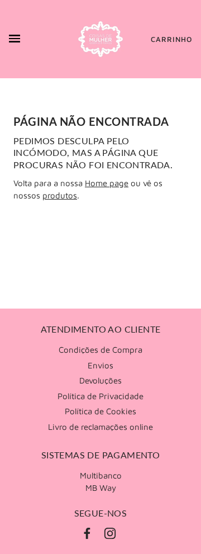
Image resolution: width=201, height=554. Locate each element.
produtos (59, 195)
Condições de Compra (100, 349)
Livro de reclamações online (100, 427)
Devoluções (100, 380)
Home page (106, 183)
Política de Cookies (100, 411)
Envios (100, 365)
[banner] (100, 39)
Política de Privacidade (100, 396)
